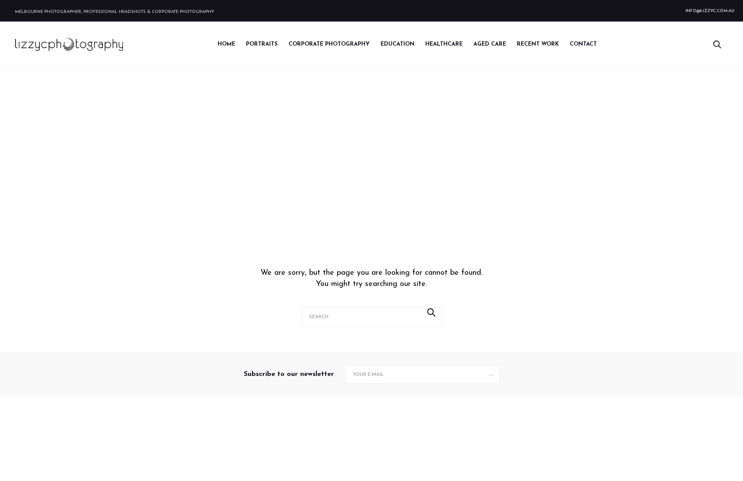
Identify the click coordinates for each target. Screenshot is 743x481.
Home (226, 44)
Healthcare (444, 44)
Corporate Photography (329, 44)
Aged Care (489, 44)
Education (397, 44)
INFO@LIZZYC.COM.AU (709, 11)
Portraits (262, 44)
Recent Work (538, 44)
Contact (583, 44)
